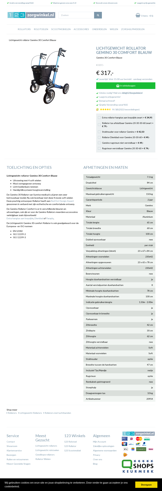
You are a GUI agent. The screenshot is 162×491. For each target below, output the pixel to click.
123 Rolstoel (70, 441)
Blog (95, 463)
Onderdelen (99, 29)
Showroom (12, 446)
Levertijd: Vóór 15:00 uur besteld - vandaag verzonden (125, 79)
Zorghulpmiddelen (132, 29)
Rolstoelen (41, 29)
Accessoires (81, 29)
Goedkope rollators (45, 454)
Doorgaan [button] (146, 484)
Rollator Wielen (43, 459)
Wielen (114, 29)
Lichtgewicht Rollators (30, 413)
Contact (11, 441)
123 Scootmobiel (72, 450)
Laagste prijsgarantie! (110, 96)
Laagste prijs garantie (146, 3)
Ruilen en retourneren (17, 459)
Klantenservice (14, 450)
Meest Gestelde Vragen (19, 463)
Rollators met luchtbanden (57, 413)
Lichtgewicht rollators (46, 445)
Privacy (96, 455)
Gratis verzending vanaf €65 (21, 3)
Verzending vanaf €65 (113, 104)
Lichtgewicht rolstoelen (47, 450)
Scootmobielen (61, 29)
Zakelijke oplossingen (103, 446)
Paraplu (50, 218)
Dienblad (38, 218)
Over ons (97, 459)
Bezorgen (11, 455)
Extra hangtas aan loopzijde (20, 218)
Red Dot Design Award (62, 201)
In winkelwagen (127, 85)
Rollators (24, 29)
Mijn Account (99, 441)
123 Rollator (70, 446)
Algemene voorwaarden (105, 450)
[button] (20, 486)
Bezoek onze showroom (106, 3)
